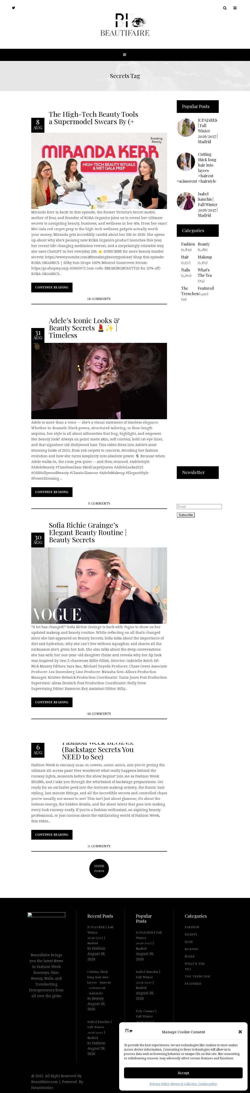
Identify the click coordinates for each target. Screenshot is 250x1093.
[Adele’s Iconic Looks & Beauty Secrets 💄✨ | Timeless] (99, 380)
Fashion (188, 244)
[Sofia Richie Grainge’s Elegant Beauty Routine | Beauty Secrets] (99, 585)
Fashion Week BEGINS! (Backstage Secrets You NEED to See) (98, 749)
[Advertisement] (198, 387)
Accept (183, 1073)
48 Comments (99, 713)
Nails (185, 269)
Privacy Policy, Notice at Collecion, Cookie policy (183, 1084)
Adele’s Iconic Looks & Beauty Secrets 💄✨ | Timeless (84, 327)
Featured (206, 288)
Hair (185, 256)
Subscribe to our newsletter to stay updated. (192, 492)
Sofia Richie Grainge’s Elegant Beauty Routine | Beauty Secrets (88, 532)
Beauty (204, 244)
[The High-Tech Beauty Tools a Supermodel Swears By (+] (99, 170)
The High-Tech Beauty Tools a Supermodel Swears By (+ (93, 117)
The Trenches (189, 291)
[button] (240, 1031)
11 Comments (99, 846)
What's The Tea (205, 272)
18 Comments (99, 299)
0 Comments (99, 503)
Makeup (205, 256)
